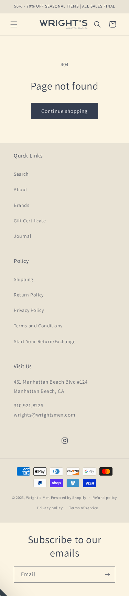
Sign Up (97, 314)
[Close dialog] (126, 275)
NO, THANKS (96, 324)
